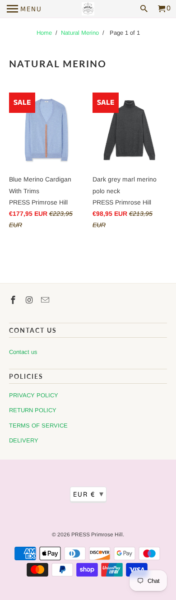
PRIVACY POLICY (33, 395)
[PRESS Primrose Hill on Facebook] (14, 300)
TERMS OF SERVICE (38, 425)
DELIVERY (23, 440)
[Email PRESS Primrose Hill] (46, 300)
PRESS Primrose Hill (97, 534)
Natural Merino (80, 32)
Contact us (23, 352)
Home (44, 32)
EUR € (88, 494)
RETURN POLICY (32, 410)
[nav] (24, 9)
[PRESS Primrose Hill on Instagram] (30, 300)
